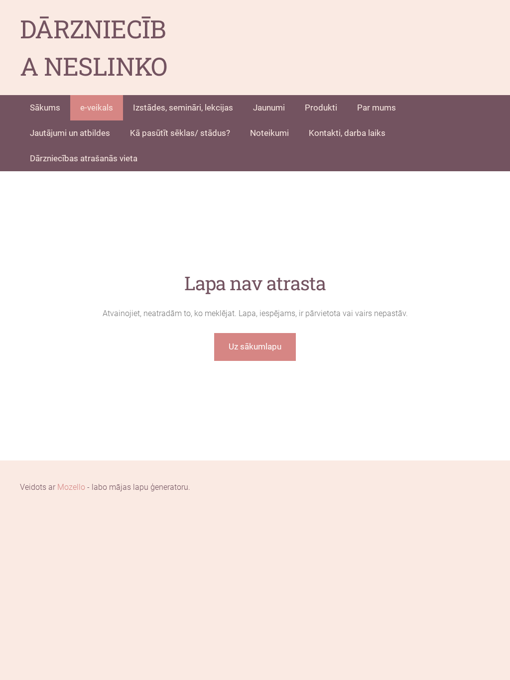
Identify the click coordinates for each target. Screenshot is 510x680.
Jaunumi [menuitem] (269, 108)
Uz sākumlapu (255, 346)
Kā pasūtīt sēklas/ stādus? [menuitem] (180, 133)
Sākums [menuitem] (45, 108)
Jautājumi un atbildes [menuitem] (70, 133)
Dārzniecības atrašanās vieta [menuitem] (83, 158)
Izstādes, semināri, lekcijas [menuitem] (183, 108)
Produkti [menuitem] (321, 108)
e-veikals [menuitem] (96, 108)
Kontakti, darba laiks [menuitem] (347, 133)
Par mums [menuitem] (376, 108)
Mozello (71, 487)
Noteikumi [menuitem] (269, 133)
